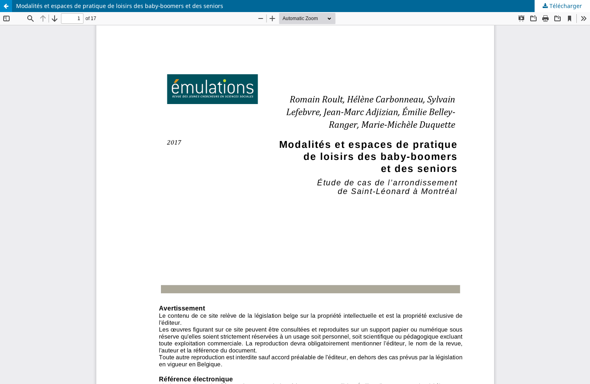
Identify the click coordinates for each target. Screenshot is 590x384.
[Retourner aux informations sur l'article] (6, 6)
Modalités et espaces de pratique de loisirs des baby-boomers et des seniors (119, 6)
